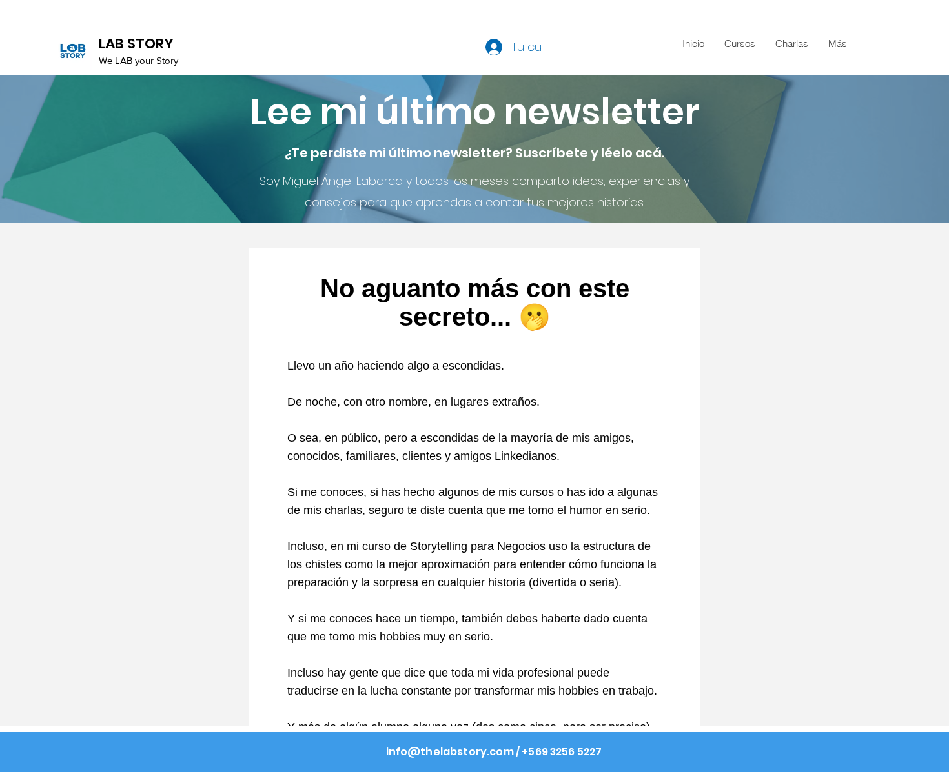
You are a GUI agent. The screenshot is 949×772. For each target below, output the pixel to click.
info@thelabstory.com (450, 751)
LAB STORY (136, 44)
